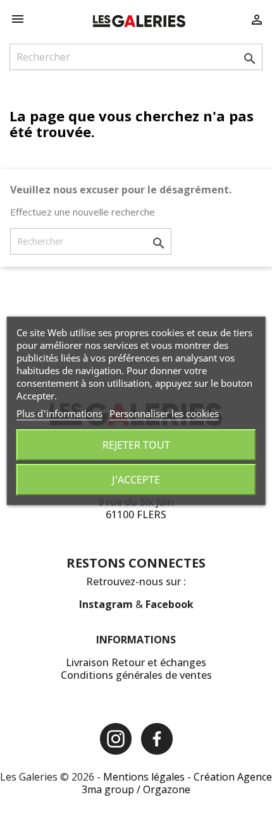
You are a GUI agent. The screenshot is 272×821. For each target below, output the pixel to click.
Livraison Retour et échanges (136, 662)
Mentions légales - (148, 777)
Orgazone (166, 789)
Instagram (107, 604)
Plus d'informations (59, 413)
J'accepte (136, 480)
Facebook (169, 604)
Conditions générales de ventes (136, 675)
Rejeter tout (136, 445)
